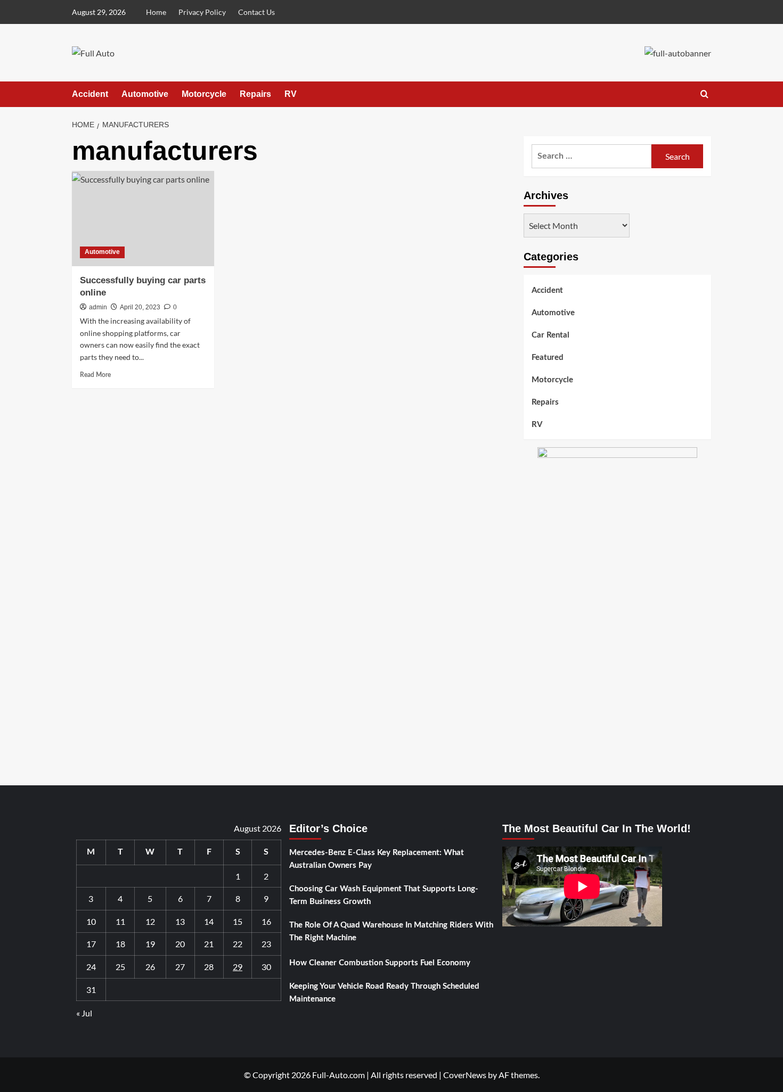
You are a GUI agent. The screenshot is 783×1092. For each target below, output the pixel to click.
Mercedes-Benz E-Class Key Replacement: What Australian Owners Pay (376, 859)
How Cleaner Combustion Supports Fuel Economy (379, 963)
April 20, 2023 (140, 307)
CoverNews (464, 1075)
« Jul (84, 1013)
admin (98, 307)
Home (156, 12)
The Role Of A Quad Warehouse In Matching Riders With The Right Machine (391, 931)
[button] (704, 94)
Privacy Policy (202, 12)
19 (150, 944)
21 (209, 944)
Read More (95, 375)
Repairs (255, 93)
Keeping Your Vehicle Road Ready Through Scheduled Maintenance (384, 992)
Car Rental (550, 335)
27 (180, 967)
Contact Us (256, 12)
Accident (90, 93)
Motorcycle (204, 93)
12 (150, 921)
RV (290, 93)
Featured (548, 358)
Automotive (144, 93)
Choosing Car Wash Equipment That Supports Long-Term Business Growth (383, 895)
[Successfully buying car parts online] (143, 218)
